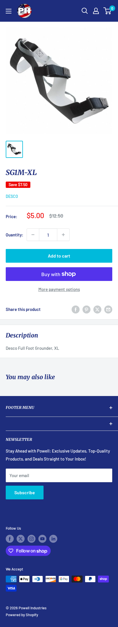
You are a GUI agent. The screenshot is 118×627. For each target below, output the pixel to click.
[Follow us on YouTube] (42, 539)
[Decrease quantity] (33, 235)
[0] (107, 10)
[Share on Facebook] (76, 309)
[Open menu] (8, 11)
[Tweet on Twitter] (97, 309)
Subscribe (24, 492)
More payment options (59, 289)
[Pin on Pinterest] (86, 309)
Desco (12, 196)
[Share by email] (108, 309)
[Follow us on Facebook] (10, 539)
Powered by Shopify (22, 614)
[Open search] (85, 11)
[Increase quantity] (63, 235)
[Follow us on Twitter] (21, 539)
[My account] (96, 11)
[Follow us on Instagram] (31, 539)
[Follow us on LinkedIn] (53, 539)
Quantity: (14, 234)
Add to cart (59, 255)
